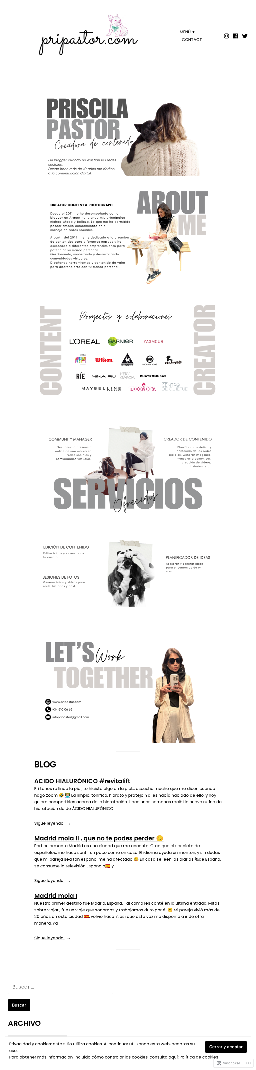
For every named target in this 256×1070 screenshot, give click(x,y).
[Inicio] (227, 35)
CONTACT (192, 39)
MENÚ (185, 32)
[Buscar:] (60, 986)
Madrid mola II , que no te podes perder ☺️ (99, 838)
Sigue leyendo (49, 823)
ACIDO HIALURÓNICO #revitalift (82, 781)
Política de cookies (199, 1057)
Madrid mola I (55, 896)
